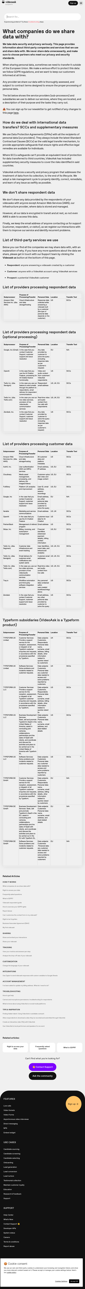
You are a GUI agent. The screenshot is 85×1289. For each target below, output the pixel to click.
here (16, 112)
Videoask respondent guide (12, 903)
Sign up (73, 3)
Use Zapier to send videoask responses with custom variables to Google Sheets (30, 976)
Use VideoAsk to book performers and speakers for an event (23, 1026)
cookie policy (11, 1272)
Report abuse (7, 911)
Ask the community (43, 1075)
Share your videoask (10, 942)
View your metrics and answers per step (16, 951)
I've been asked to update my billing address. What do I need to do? (26, 985)
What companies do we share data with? (16, 886)
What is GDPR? (8, 898)
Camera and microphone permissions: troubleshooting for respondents (27, 1000)
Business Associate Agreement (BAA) (16, 923)
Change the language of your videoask (16, 966)
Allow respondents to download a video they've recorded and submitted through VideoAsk (34, 1018)
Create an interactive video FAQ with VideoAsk (19, 1022)
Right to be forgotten (10, 919)
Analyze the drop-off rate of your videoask (17, 956)
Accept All (74, 1281)
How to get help (8, 995)
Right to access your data (11, 890)
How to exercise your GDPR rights (14, 907)
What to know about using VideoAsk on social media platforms (24, 1004)
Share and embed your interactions (15, 937)
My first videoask (8, 927)
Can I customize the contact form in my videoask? (20, 915)
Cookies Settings (61, 1281)
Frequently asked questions (12, 894)
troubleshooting (33, 22)
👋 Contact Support (42, 1066)
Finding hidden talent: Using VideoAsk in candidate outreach (23, 1014)
